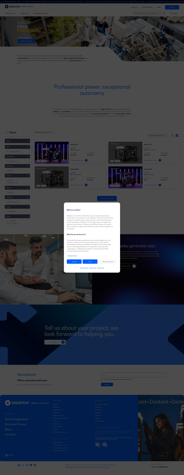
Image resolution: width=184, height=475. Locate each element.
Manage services (72, 255)
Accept (74, 261)
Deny (90, 261)
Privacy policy (92, 268)
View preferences (107, 261)
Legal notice (100, 268)
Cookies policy (84, 268)
